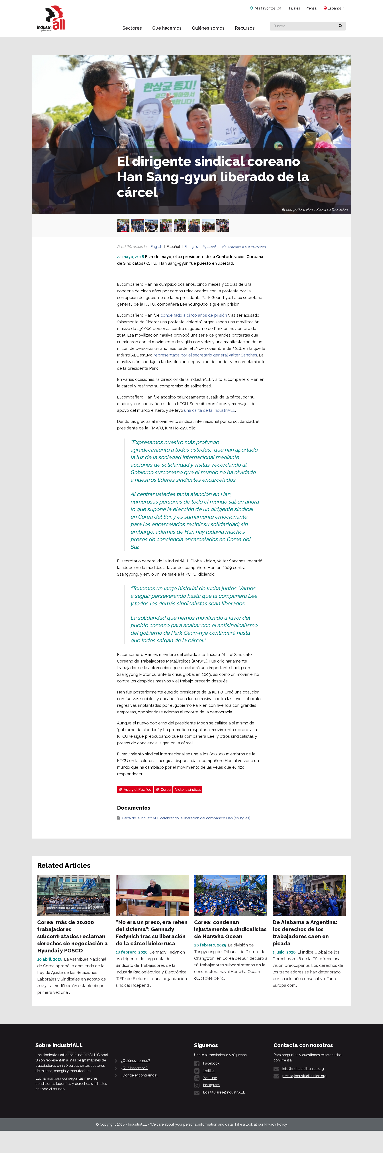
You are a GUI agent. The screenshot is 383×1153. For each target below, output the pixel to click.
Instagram (211, 1085)
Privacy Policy (275, 1124)
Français (191, 247)
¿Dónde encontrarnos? (139, 1075)
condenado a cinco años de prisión (194, 315)
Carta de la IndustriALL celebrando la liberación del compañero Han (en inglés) (186, 818)
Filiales (294, 8)
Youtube (210, 1078)
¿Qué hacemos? (134, 1068)
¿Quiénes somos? (135, 1061)
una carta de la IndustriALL (209, 410)
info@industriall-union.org (303, 1069)
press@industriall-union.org (304, 1076)
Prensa (311, 8)
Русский (209, 247)
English (156, 247)
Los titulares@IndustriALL (224, 1092)
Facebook (211, 1063)
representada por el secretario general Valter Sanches (205, 355)
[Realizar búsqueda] (340, 26)
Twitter (209, 1071)
